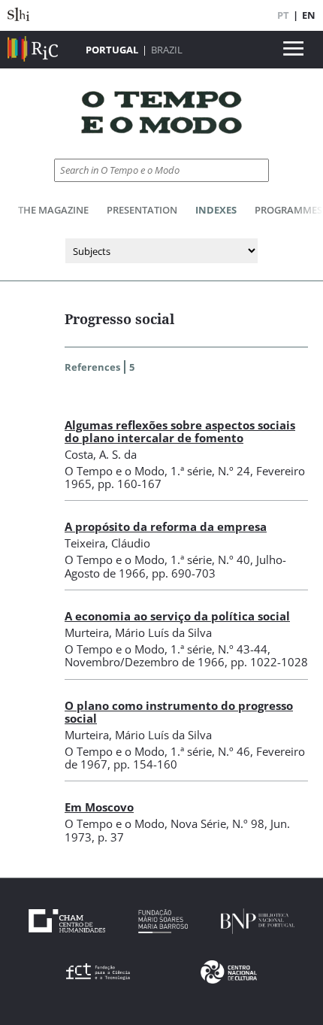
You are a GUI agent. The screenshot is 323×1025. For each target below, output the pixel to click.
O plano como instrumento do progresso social (179, 712)
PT (283, 15)
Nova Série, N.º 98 (217, 823)
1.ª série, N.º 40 (210, 559)
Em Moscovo (99, 806)
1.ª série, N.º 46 (210, 751)
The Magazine (53, 210)
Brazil (167, 49)
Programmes (288, 210)
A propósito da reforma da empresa (166, 526)
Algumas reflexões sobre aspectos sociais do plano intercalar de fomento (180, 431)
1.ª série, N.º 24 (210, 470)
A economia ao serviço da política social (177, 615)
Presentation (142, 210)
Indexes (216, 210)
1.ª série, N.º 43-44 (219, 649)
